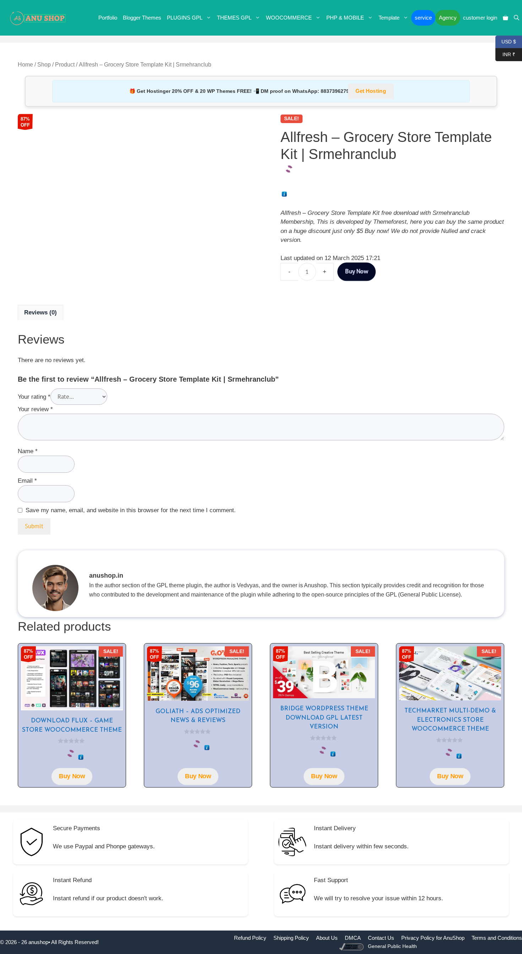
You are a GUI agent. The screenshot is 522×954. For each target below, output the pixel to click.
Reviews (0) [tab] (40, 312)
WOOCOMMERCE (289, 18)
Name (28, 451)
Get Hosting (371, 91)
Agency (448, 18)
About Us (327, 938)
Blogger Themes (142, 18)
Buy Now (357, 271)
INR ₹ (505, 54)
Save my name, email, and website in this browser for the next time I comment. (131, 510)
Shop (44, 65)
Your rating (34, 396)
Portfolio (107, 18)
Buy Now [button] (72, 776)
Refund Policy (250, 938)
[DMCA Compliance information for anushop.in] (352, 946)
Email (27, 480)
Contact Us (381, 938)
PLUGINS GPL (184, 18)
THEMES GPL (234, 18)
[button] (516, 17)
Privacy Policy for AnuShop (432, 938)
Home (25, 65)
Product (65, 65)
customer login (480, 18)
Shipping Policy (291, 938)
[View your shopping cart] (505, 17)
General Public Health (392, 946)
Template (389, 18)
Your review (35, 409)
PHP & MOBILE (345, 18)
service (423, 18)
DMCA (353, 938)
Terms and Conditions (497, 938)
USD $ (505, 41)
